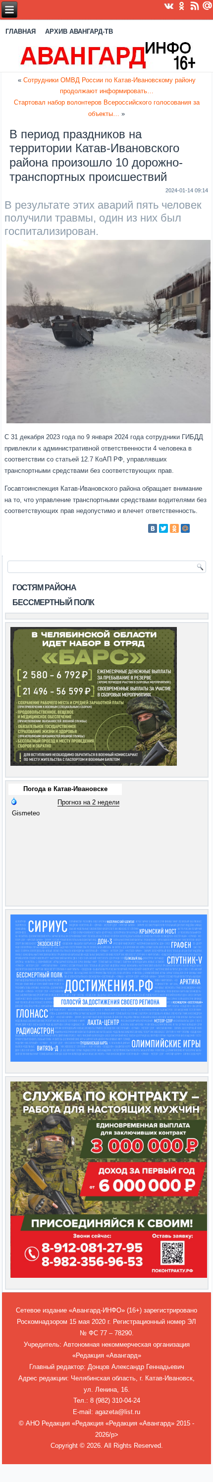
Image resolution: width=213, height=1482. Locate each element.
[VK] (168, 5)
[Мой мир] (207, 5)
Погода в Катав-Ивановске (65, 789)
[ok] (181, 5)
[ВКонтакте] (152, 528)
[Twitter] (163, 528)
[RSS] (194, 5)
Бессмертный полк (53, 602)
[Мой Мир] (185, 528)
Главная (20, 31)
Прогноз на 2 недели (88, 802)
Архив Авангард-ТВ (79, 31)
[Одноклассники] (174, 528)
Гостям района (44, 587)
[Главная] (106, 55)
